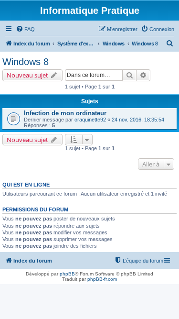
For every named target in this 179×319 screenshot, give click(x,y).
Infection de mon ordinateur (65, 113)
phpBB (67, 273)
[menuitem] (25, 29)
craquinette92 (90, 119)
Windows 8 (25, 61)
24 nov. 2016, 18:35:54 (138, 119)
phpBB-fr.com (102, 279)
